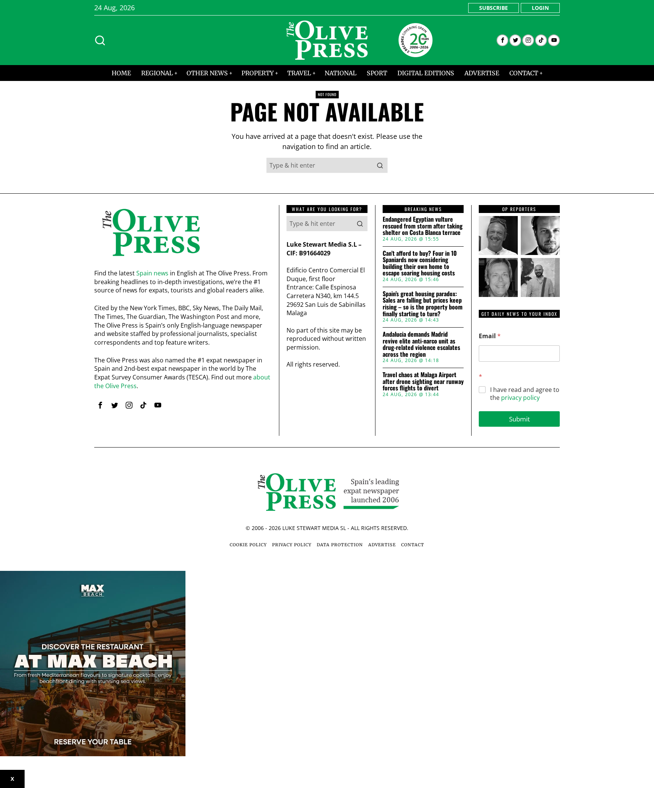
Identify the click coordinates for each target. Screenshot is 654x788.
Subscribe (493, 7)
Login (540, 7)
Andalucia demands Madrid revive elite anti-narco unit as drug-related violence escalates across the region (421, 344)
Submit (519, 419)
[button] (380, 165)
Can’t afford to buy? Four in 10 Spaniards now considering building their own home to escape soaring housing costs (420, 263)
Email (490, 336)
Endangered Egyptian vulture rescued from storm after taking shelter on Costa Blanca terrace (422, 226)
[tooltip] (502, 40)
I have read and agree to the (524, 394)
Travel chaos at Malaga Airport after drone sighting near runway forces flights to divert (423, 381)
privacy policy (520, 397)
